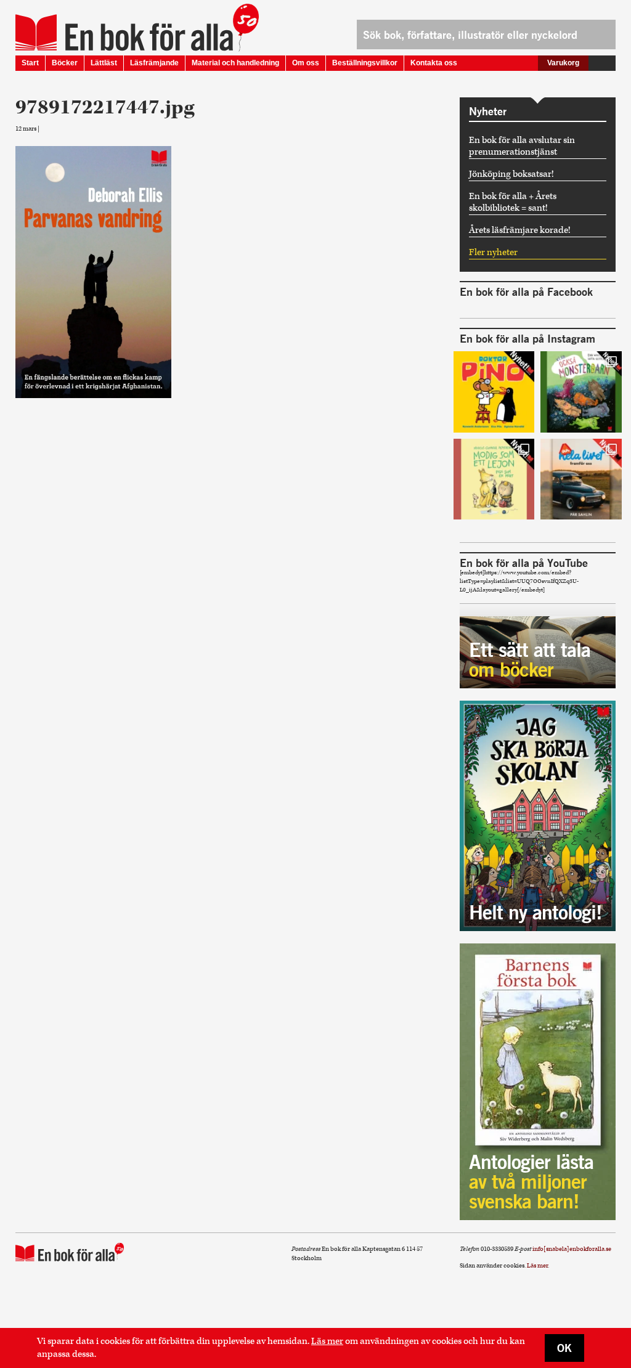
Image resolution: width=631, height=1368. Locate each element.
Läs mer (327, 1341)
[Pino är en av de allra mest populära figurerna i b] (494, 392)
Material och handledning (235, 63)
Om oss (305, 63)
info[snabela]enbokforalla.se (571, 1249)
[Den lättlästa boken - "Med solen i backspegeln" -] (581, 479)
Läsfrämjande (154, 63)
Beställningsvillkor (364, 63)
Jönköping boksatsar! (511, 174)
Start (30, 63)
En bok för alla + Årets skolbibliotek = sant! (512, 202)
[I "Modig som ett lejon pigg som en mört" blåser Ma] (494, 479)
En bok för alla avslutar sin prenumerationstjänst (522, 146)
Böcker (65, 63)
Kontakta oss (433, 63)
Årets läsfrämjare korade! (520, 230)
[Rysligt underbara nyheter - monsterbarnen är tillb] (581, 392)
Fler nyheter (493, 252)
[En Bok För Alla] (124, 32)
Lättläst (104, 63)
